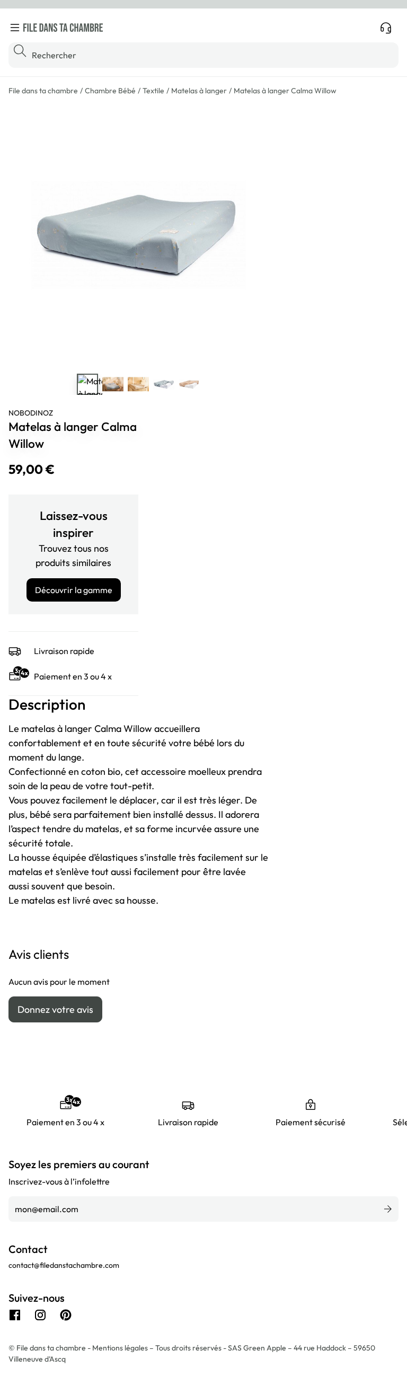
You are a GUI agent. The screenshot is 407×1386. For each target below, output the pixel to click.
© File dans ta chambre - (50, 1348)
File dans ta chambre (43, 90)
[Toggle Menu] (14, 27)
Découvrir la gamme (73, 590)
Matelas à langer (199, 90)
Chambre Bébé (110, 90)
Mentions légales (120, 1348)
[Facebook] (14, 1315)
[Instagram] (40, 1315)
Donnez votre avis (55, 1009)
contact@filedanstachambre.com (63, 1265)
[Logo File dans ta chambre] (63, 27)
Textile (153, 90)
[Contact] (385, 27)
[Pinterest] (65, 1315)
